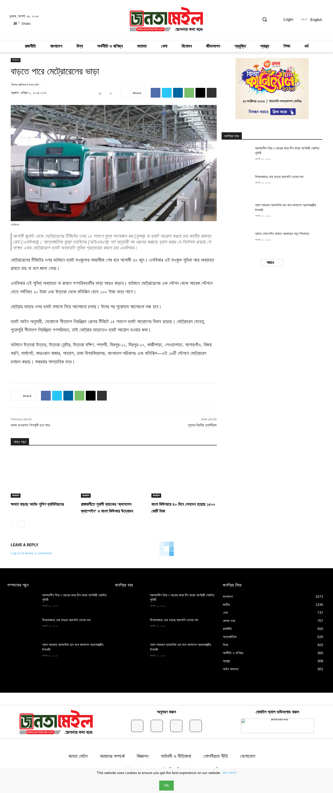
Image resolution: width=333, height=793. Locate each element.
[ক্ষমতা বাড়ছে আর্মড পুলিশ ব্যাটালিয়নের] (43, 475)
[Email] (200, 93)
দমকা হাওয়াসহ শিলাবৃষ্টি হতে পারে (30, 425)
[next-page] (22, 524)
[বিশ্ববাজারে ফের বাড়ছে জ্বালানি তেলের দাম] (237, 185)
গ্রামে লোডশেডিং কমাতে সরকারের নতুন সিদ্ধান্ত (282, 234)
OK (166, 785)
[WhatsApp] (189, 93)
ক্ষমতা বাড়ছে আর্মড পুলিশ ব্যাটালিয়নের (37, 504)
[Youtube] (196, 726)
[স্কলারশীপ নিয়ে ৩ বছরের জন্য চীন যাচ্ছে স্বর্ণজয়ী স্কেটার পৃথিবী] (237, 156)
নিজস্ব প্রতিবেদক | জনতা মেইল (25, 84)
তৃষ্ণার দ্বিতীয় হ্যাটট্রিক (202, 425)
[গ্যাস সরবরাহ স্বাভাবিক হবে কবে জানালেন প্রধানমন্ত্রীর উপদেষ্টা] (237, 213)
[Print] (211, 93)
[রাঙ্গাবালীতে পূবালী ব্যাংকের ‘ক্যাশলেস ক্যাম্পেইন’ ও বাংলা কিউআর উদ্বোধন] (113, 475)
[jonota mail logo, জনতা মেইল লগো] (166, 20)
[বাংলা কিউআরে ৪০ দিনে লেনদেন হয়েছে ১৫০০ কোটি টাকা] (184, 475)
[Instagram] (157, 726)
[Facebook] (155, 93)
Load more (270, 262)
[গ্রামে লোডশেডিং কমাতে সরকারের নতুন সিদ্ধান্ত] (237, 242)
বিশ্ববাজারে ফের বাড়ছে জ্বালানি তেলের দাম (279, 177)
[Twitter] (167, 93)
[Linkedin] (178, 93)
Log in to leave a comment (31, 553)
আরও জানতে (229, 773)
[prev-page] (14, 524)
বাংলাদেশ (15, 60)
